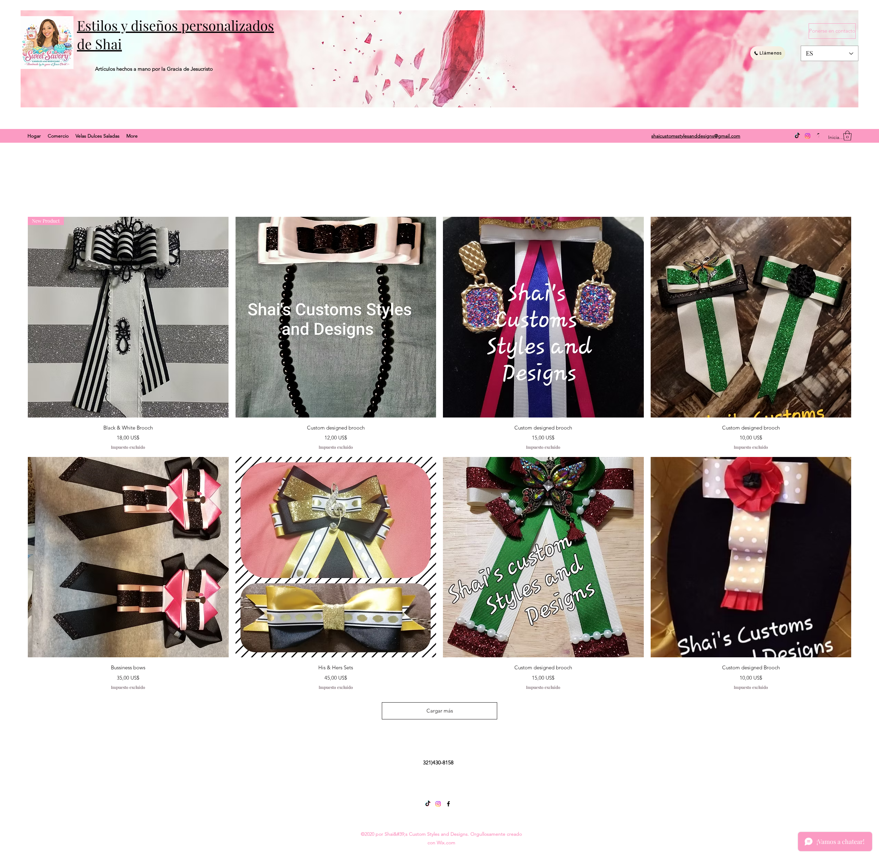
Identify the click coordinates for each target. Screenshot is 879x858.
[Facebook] (448, 803)
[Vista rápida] (336, 317)
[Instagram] (807, 135)
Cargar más (439, 710)
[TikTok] (797, 135)
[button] (847, 136)
